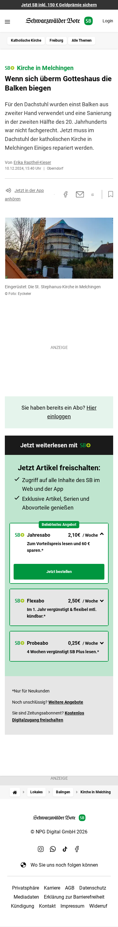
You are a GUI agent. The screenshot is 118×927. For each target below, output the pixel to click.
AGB (69, 888)
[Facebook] (77, 849)
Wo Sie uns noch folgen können (64, 865)
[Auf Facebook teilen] (66, 194)
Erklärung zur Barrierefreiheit (74, 897)
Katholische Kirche (26, 40)
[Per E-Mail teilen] (80, 194)
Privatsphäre (25, 888)
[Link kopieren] (54, 194)
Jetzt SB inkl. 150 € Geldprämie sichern (59, 4)
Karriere (52, 888)
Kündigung (22, 906)
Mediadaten (26, 897)
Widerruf (98, 906)
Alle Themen (82, 40)
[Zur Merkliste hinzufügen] (109, 194)
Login (108, 20)
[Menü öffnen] (7, 21)
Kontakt (47, 906)
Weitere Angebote (65, 702)
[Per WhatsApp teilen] (92, 194)
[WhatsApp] (53, 849)
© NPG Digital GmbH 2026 (59, 832)
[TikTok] (65, 849)
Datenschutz (92, 888)
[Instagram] (41, 849)
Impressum (72, 906)
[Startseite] (15, 792)
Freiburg (56, 40)
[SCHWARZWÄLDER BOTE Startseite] (59, 21)
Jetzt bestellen (59, 571)
